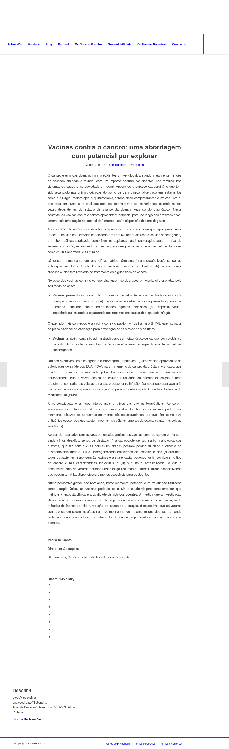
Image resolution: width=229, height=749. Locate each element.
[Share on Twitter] (54, 591)
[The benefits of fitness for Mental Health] (225, 374)
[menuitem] (14, 44)
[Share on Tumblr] (54, 614)
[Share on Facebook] (54, 584)
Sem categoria (118, 164)
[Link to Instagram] (12, 64)
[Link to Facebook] (5, 64)
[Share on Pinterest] (54, 599)
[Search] (193, 44)
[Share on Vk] (54, 621)
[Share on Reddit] (54, 629)
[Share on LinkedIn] (54, 606)
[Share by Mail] (54, 636)
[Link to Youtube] (26, 64)
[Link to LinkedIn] (19, 64)
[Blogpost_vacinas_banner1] (114, 101)
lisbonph (138, 164)
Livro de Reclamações (27, 719)
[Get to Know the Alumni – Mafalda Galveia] (3, 374)
